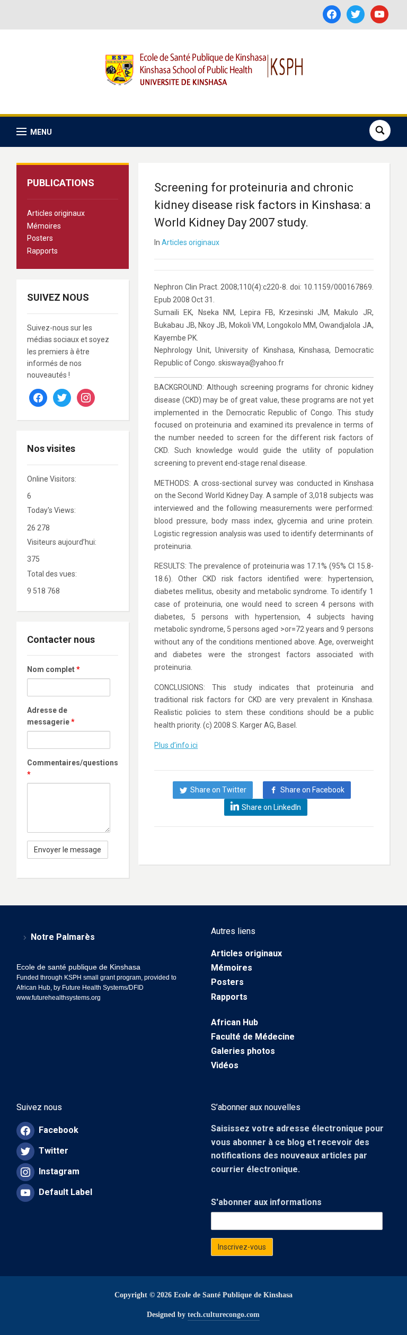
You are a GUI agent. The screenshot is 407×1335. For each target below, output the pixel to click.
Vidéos (224, 1065)
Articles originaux (56, 213)
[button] (34, 132)
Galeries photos (243, 1051)
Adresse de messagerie (51, 716)
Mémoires (44, 226)
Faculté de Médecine (253, 1037)
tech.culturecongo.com (224, 1315)
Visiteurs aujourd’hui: (62, 542)
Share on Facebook (312, 790)
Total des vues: (52, 574)
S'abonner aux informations (266, 1202)
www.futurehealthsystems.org (58, 997)
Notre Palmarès (63, 937)
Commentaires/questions (68, 768)
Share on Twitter (218, 790)
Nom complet (53, 669)
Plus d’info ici (176, 745)
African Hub (234, 1022)
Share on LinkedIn (271, 807)
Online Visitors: (52, 479)
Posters (40, 238)
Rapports (42, 251)
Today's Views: (52, 510)
